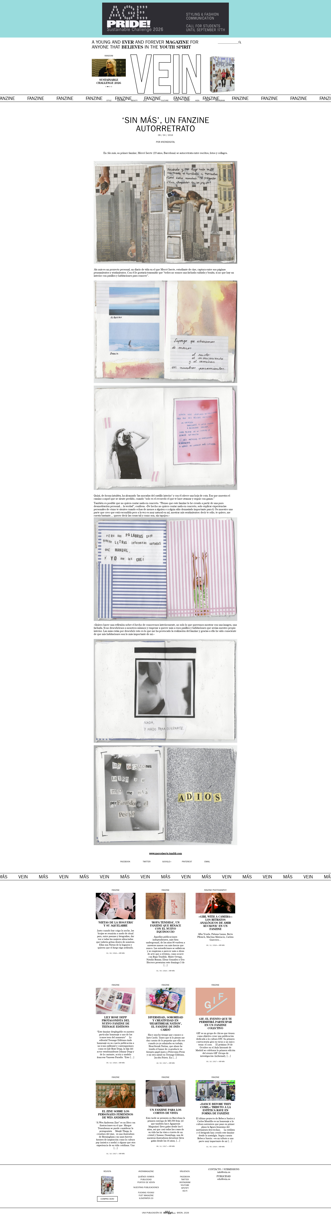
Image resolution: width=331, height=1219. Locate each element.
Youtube (185, 1185)
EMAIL (207, 862)
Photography (220, 890)
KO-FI (185, 1191)
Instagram (184, 1183)
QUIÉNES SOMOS (146, 1177)
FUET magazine (146, 1196)
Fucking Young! (146, 1193)
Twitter (185, 1180)
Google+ (4, 1217)
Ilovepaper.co (146, 1199)
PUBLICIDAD (146, 1180)
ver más (122, 953)
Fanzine (115, 890)
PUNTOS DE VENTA (146, 1183)
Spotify (185, 1188)
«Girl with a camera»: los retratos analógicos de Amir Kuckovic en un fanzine (215, 923)
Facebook (185, 1177)
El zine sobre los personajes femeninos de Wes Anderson (115, 1114)
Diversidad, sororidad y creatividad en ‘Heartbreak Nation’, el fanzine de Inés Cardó (165, 1023)
